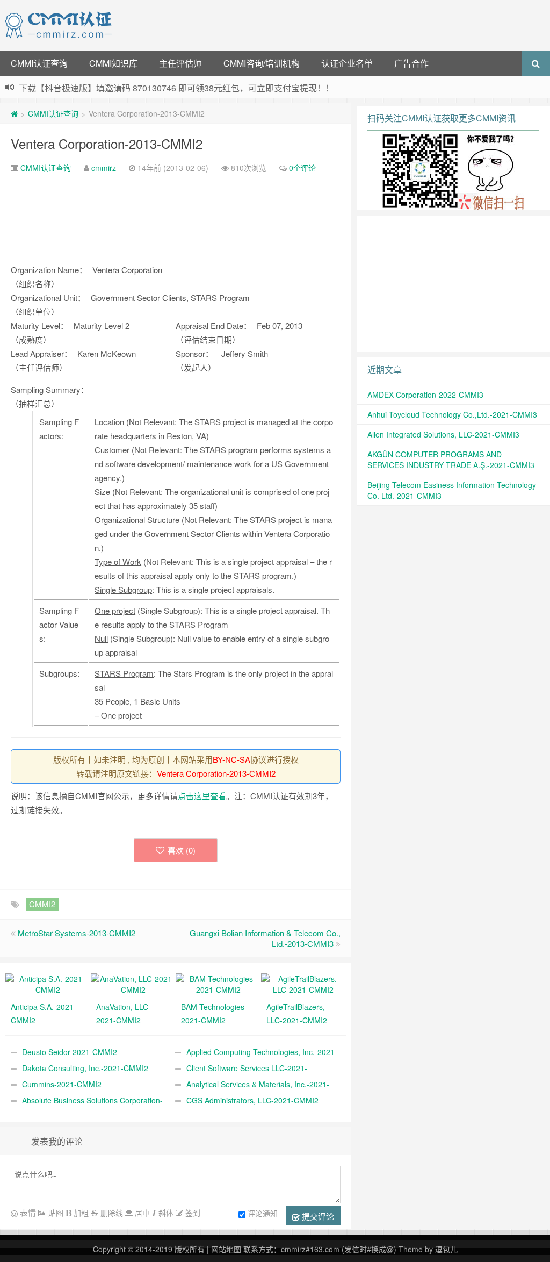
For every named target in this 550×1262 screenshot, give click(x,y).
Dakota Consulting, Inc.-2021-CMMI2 (85, 1068)
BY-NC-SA (231, 759)
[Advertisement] (333, 24)
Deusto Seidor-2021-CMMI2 (69, 1051)
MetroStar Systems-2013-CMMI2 (76, 932)
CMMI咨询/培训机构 (261, 63)
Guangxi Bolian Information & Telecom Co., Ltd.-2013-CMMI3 (265, 938)
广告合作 (411, 63)
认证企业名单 (347, 63)
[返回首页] (14, 113)
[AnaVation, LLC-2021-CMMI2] (133, 983)
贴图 (54, 1212)
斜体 (164, 1212)
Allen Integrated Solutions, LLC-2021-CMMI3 (443, 434)
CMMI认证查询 (39, 63)
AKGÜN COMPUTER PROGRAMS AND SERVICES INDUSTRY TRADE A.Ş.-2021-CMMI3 (450, 459)
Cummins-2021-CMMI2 (62, 1084)
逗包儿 (446, 1249)
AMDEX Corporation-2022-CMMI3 (425, 394)
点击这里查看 (202, 795)
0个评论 (302, 167)
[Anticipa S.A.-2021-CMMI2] (48, 983)
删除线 (110, 1212)
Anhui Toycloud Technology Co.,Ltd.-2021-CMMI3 (452, 414)
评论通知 (263, 1213)
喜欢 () (182, 850)
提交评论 (317, 1216)
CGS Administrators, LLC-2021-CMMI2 (252, 1100)
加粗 (80, 1212)
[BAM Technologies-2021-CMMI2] (218, 983)
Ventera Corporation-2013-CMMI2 (106, 143)
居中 (141, 1212)
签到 (191, 1212)
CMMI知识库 (113, 63)
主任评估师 (180, 63)
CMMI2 (42, 903)
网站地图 (226, 1249)
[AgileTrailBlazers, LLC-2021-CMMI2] (303, 983)
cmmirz (103, 167)
